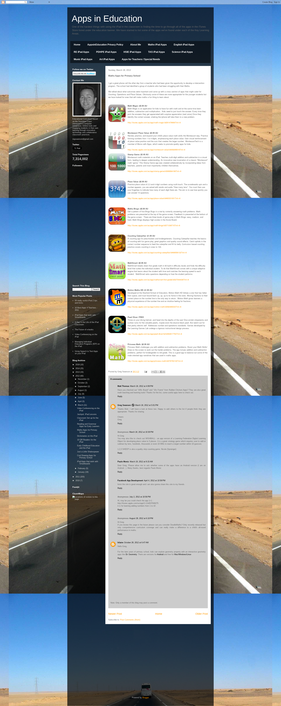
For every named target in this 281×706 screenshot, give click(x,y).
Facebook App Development (130, 480)
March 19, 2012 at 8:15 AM (141, 462)
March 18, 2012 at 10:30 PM (141, 432)
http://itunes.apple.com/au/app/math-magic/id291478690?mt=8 (154, 122)
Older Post (201, 613)
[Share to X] (158, 371)
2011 (78, 477)
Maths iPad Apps (157, 44)
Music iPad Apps (83, 59)
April (80, 401)
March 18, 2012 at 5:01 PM (146, 405)
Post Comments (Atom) (130, 620)
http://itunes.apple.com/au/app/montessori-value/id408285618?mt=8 (156, 149)
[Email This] (152, 371)
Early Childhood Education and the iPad (88, 447)
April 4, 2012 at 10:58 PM (154, 480)
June (80, 397)
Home (77, 44)
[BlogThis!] (155, 371)
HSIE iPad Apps (132, 52)
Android (160, 554)
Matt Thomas (123, 386)
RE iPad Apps (81, 52)
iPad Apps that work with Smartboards (85, 316)
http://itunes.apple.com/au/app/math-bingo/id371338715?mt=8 (154, 225)
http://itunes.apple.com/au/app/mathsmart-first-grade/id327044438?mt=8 (158, 279)
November (82, 379)
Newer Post (115, 613)
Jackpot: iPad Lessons (87, 414)
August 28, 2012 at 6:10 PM (141, 518)
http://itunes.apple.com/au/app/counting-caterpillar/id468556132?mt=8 (157, 252)
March (81, 405)
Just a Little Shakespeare (88, 452)
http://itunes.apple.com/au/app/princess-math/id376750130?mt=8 (155, 361)
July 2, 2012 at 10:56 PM (140, 497)
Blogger (145, 697)
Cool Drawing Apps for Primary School (86, 456)
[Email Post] (145, 372)
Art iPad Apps (107, 59)
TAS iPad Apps (156, 52)
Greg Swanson (124, 405)
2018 (78, 364)
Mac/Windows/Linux (182, 554)
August (81, 390)
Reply (120, 396)
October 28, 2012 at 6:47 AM (136, 542)
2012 (78, 376)
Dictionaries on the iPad (87, 436)
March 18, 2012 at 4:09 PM (141, 386)
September (83, 386)
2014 (78, 368)
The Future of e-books (84, 329)
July (80, 394)
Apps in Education (107, 18)
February (82, 468)
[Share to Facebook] (161, 371)
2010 (78, 480)
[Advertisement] (86, 237)
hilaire (120, 542)
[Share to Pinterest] (163, 371)
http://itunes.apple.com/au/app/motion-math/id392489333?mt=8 (154, 306)
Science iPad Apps (182, 52)
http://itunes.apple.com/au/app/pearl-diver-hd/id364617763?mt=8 (155, 333)
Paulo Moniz (123, 462)
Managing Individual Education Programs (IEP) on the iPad (87, 344)
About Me (135, 44)
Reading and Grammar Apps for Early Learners (88, 425)
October (81, 383)
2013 (78, 372)
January (81, 472)
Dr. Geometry (131, 554)
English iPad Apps (184, 44)
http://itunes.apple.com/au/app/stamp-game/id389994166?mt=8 (154, 171)
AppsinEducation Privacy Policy (105, 44)
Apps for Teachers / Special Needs (141, 59)
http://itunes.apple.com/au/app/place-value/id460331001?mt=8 (154, 198)
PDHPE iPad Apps (106, 52)
